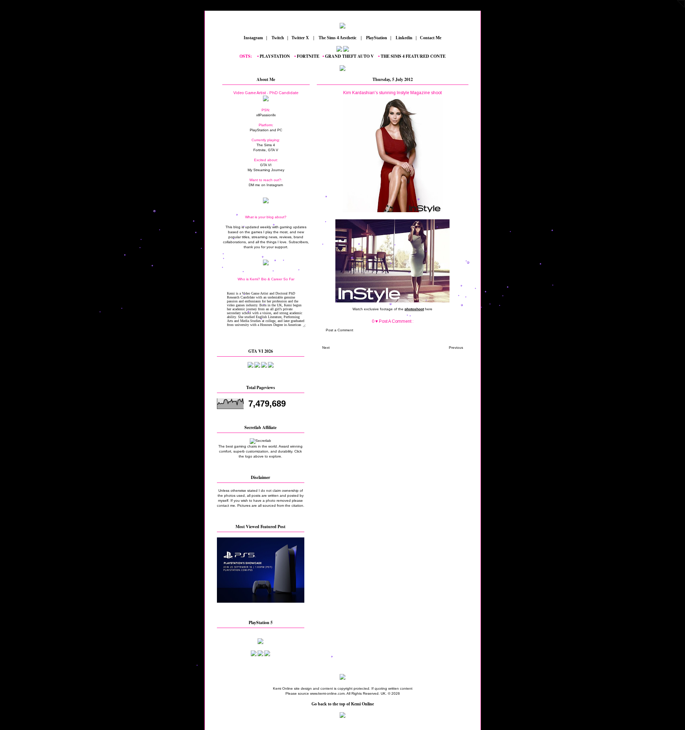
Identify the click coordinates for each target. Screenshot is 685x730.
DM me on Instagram (266, 185)
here (428, 309)
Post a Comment (339, 330)
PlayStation (376, 37)
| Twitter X (299, 37)
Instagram (252, 37)
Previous (456, 347)
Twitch (277, 37)
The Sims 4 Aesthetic (337, 37)
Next (326, 347)
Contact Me (431, 37)
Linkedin (403, 37)
